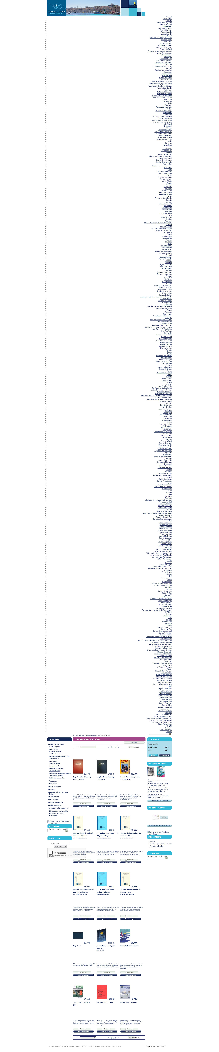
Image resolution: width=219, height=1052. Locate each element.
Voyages (168, 189)
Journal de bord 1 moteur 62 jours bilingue (107, 891)
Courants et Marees (164, 45)
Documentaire (166, 236)
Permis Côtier (167, 76)
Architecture (167, 426)
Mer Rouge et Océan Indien (161, 388)
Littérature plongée (165, 359)
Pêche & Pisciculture (164, 335)
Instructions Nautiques (163, 648)
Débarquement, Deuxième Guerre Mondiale (156, 297)
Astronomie (167, 113)
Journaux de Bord (165, 527)
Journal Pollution (165, 536)
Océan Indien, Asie (165, 508)
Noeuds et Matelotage (164, 111)
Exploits (169, 175)
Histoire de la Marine (164, 291)
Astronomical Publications (162, 557)
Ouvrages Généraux (164, 656)
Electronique (167, 101)
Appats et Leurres (165, 346)
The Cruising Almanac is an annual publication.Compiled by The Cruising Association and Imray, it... (84, 1022)
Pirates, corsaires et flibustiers (160, 156)
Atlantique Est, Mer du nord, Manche (158, 500)
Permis (169, 614)
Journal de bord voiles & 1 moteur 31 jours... (83, 891)
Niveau (169, 352)
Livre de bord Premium (129, 945)
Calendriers (167, 454)
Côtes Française (166, 59)
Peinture (169, 382)
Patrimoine (168, 416)
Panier (153, 755)
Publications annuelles (163, 70)
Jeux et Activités (165, 253)
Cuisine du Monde (165, 445)
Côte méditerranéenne (164, 485)
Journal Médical (166, 534)
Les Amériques (166, 151)
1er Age (169, 270)
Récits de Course (165, 177)
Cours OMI (168, 472)
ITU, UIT (168, 563)
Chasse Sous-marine (164, 356)
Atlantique (168, 57)
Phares (169, 185)
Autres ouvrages (166, 565)
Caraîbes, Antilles (165, 504)
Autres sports (167, 378)
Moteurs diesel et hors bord (162, 96)
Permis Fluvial (166, 80)
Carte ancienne (166, 673)
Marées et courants (164, 652)
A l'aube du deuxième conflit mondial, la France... (158, 784)
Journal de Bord (166, 49)
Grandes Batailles (165, 295)
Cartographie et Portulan (163, 432)
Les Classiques (166, 405)
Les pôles (168, 147)
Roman (169, 128)
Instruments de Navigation (162, 120)
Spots (169, 354)
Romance (168, 143)
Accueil (169, 17)
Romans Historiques (164, 139)
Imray (169, 580)
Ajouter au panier (83, 806)
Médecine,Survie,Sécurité (162, 116)
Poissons (168, 312)
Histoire (169, 284)
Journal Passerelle (165, 530)
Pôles (169, 422)
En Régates (167, 407)
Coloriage (168, 261)
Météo (169, 109)
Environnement (166, 246)
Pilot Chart (168, 42)
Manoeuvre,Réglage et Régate (160, 84)
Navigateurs (167, 430)
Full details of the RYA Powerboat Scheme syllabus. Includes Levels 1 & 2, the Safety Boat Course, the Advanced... (131, 1023)
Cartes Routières (165, 515)
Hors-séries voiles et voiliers (161, 122)
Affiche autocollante (164, 680)
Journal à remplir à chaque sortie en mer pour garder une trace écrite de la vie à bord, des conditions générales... (131, 966)
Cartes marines (166, 578)
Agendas (168, 453)
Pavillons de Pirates (164, 682)
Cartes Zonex (167, 597)
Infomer (169, 470)
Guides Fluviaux (166, 30)
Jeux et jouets (166, 268)
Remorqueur (167, 413)
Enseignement (166, 358)
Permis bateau (166, 74)
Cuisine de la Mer (165, 443)
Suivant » (118, 747)
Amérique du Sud (165, 502)
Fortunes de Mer (166, 179)
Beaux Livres (167, 380)
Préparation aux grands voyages (160, 51)
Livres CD (168, 278)
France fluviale (166, 32)
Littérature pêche (165, 339)
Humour (169, 225)
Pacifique (168, 64)
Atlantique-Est (166, 603)
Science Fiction (166, 227)
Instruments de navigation (162, 663)
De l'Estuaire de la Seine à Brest (160, 644)
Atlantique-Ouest (165, 604)
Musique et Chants (165, 449)
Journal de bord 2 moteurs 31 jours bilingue (107, 835)
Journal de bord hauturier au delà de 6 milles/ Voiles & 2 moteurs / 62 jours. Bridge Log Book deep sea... (131, 909)
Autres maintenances (164, 107)
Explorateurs (167, 420)
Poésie (169, 141)
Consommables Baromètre (162, 678)
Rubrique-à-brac (166, 659)
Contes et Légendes (164, 274)
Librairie (169, 21)
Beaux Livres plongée (164, 361)
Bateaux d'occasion (164, 92)
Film (170, 618)
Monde (169, 509)
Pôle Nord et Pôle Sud (163, 394)
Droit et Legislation (165, 546)
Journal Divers (166, 544)
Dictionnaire (167, 115)
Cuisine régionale (165, 447)
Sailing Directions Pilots (163, 551)
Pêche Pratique (166, 344)
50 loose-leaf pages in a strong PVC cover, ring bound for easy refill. (84, 964)
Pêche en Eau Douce (164, 341)
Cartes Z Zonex (166, 635)
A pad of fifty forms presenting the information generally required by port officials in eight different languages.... (107, 1023)
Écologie (168, 211)
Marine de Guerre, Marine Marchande (158, 223)
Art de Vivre (167, 437)
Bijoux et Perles (166, 265)
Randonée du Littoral (164, 373)
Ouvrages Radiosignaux (163, 654)
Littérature (168, 126)
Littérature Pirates (165, 158)
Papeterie (168, 458)
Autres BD (168, 232)
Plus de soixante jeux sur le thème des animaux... (158, 791)
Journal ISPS (167, 540)
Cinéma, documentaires (163, 456)
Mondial (169, 68)
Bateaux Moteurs (165, 409)
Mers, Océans (166, 428)
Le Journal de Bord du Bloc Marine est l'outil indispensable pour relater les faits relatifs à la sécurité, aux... (107, 965)
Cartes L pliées (166, 629)
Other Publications (165, 559)
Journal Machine (166, 532)
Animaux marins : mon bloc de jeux (159, 788)
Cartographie (167, 303)
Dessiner (168, 263)
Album (169, 234)
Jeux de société (166, 266)
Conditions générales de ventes (160, 844)
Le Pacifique (167, 149)
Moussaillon (167, 238)
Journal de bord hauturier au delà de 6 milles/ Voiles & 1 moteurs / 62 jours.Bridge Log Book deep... (108, 909)
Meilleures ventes (156, 807)
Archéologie (167, 363)
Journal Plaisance (165, 528)
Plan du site (116, 1046)
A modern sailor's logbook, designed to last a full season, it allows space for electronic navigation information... (108, 797)
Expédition (168, 145)
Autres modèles (166, 415)
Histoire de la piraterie (164, 162)
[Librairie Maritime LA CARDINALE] (56, 8)
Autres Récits (167, 181)
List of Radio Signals (164, 549)
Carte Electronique (165, 601)
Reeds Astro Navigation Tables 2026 (130, 778)
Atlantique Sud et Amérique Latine (159, 399)
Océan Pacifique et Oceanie (161, 390)
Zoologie (168, 318)
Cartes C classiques (164, 627)
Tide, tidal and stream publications (159, 553)
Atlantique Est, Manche (163, 585)
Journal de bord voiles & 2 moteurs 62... (130, 891)
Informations (154, 837)
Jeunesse (168, 623)
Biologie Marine (166, 348)
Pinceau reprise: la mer (155, 794)
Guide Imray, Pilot (165, 28)
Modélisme (168, 90)
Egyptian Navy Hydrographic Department (157, 610)
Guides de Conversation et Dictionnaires (157, 513)
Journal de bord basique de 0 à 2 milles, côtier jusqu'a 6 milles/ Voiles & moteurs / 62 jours (84, 852)
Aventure (168, 221)
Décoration (168, 280)
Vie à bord (168, 124)
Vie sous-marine (166, 424)
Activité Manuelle (165, 259)
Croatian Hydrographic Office (161, 599)
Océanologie (167, 210)
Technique (168, 72)
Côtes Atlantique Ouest (163, 62)
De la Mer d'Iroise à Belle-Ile (161, 642)
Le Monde (168, 333)
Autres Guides (166, 40)
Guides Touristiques (164, 481)
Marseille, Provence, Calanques (160, 568)
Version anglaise (166, 525)
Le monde (168, 206)
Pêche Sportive (166, 342)
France (169, 483)
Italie (170, 494)
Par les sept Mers (165, 401)
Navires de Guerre (165, 289)
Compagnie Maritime (164, 462)
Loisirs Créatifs (166, 435)
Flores (169, 310)
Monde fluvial (167, 36)
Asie (170, 196)
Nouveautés (167, 19)
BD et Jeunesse (166, 213)
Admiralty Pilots (166, 43)
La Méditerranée (166, 639)
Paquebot (168, 411)
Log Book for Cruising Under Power (82, 778)
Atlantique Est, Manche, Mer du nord (158, 327)
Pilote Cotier (167, 26)
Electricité (168, 99)
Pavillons (168, 661)
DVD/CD (91, 1046)
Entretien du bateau (164, 94)
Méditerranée (167, 55)
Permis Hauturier (165, 78)
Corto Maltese (166, 217)
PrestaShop (160, 1046)
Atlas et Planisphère (164, 511)
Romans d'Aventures (164, 134)
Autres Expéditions (165, 154)
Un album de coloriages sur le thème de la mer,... (158, 797)
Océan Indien (167, 208)
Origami (169, 255)
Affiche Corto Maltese (164, 677)
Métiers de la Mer (165, 466)
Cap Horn (168, 153)
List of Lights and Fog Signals (161, 555)
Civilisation (168, 304)
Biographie (168, 187)
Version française (165, 523)
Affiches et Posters (164, 667)
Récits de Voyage (165, 173)
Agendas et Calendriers (163, 451)
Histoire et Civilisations (163, 230)
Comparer (83, 803)
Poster (169, 669)
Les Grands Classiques (163, 132)
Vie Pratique (167, 434)
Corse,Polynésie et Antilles (162, 646)
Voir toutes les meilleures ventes (159, 825)
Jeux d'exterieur (166, 257)
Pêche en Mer (166, 337)
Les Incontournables (164, 172)
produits (136, 747)
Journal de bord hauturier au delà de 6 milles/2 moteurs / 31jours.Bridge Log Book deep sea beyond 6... (108, 852)
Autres (169, 183)
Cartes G (168, 595)
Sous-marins (167, 293)
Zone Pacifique (166, 331)
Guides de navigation (164, 23)
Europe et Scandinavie (163, 198)
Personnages (167, 249)
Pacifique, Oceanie (165, 506)
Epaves (169, 365)
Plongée (169, 350)
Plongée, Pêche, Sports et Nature (159, 306)
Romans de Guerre (165, 137)
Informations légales (156, 846)
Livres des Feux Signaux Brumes (159, 650)
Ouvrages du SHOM (164, 473)
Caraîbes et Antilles (164, 392)
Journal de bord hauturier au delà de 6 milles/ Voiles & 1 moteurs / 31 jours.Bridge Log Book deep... (84, 909)
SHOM (169, 561)
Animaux (168, 242)
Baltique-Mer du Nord (164, 608)
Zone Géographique (164, 53)
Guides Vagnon (166, 24)
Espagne (168, 498)
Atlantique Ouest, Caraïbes (162, 325)
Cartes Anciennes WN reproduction (159, 637)
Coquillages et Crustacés (162, 316)
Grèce (169, 491)
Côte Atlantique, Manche (163, 487)
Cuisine (169, 439)
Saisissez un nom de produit (57, 829)
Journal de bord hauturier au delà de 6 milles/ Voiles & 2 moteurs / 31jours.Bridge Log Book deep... (131, 852)
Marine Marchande (165, 460)
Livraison (152, 842)
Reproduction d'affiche (163, 671)
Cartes (169, 375)
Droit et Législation (165, 118)
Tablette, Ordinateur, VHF (162, 97)
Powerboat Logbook (128, 1002)
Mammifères (167, 314)
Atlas (170, 244)
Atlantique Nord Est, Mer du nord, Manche (156, 396)
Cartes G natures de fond (162, 631)
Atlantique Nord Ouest (163, 397)
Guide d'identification (164, 308)
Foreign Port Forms (105, 1002)
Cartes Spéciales (165, 633)
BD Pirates (168, 168)
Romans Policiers (165, 135)
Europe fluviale (166, 34)
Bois (170, 103)
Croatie (169, 492)
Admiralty (168, 547)
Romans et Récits (165, 301)
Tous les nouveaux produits (159, 800)
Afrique (169, 202)
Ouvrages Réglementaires (162, 519)
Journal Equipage (165, 538)
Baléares (168, 496)
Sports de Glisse (165, 369)
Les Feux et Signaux (164, 47)
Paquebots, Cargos (165, 287)
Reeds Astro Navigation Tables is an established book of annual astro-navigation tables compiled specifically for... (131, 797)
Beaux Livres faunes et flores (161, 320)
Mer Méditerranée (165, 386)
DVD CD (168, 612)
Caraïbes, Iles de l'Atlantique (161, 584)
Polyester (168, 105)
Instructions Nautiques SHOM (161, 38)
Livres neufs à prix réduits (162, 566)
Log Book (77, 945)
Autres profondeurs (165, 367)
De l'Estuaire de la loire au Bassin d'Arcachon (155, 641)
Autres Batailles (166, 299)
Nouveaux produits (157, 763)
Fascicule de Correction (163, 658)
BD (170, 215)
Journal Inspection (165, 542)
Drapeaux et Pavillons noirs (161, 166)
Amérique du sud (165, 194)
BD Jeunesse (167, 282)
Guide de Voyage (165, 479)
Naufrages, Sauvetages (163, 285)
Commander (165, 755)
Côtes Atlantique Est (164, 61)
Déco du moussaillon (164, 675)
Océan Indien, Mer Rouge (162, 66)
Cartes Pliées (167, 593)
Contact (169, 732)
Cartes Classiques (165, 591)
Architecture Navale (164, 88)
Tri (77, 747)
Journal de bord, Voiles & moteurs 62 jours (83, 835)
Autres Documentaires (163, 251)
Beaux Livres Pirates (164, 160)
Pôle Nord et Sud (165, 204)
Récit (170, 170)
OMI (170, 521)
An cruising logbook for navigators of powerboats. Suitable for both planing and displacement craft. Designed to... (84, 797)
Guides (169, 377)
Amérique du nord (165, 192)
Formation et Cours (165, 468)
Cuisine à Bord (166, 441)
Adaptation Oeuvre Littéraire (161, 228)
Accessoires (167, 665)
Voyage (169, 384)
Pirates (169, 219)
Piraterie (169, 276)
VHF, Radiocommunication (162, 81)
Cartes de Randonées (164, 517)
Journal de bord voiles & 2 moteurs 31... (130, 835)
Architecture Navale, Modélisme (160, 86)
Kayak (169, 371)
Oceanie (169, 200)
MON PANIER (153, 739)
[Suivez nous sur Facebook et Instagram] (59, 823)
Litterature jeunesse (164, 272)
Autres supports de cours (162, 475)
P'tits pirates (167, 164)
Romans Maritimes (165, 130)
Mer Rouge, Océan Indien (162, 329)
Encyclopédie (167, 247)
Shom (169, 625)
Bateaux (169, 240)
